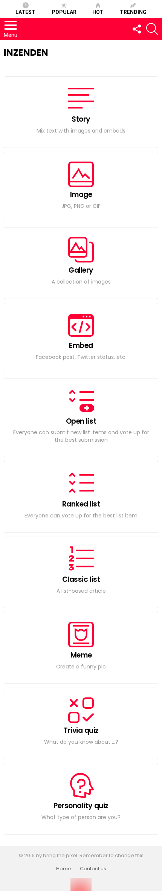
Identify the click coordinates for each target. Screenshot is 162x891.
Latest (25, 12)
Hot (98, 12)
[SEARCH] (152, 29)
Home (63, 869)
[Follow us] (136, 29)
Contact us (93, 869)
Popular (64, 12)
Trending (133, 12)
